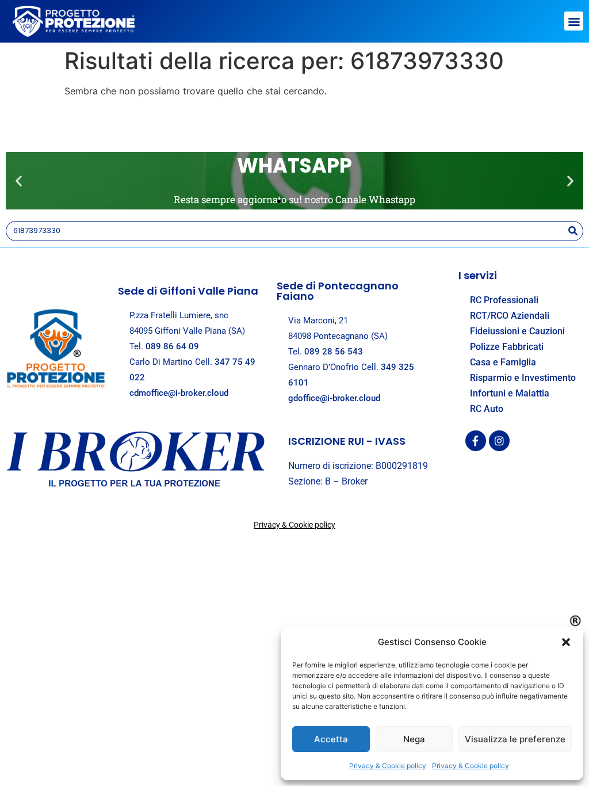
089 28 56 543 (333, 351)
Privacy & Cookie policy (387, 765)
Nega (414, 739)
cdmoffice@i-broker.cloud (178, 393)
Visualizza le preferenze (515, 739)
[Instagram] (499, 440)
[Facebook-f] (475, 440)
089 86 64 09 (172, 346)
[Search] (573, 231)
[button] (566, 642)
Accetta (331, 739)
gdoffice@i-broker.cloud (334, 398)
